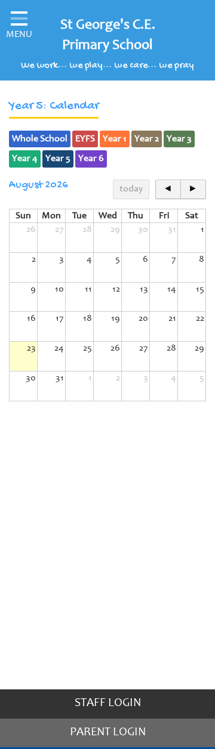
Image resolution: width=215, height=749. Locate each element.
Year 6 (91, 158)
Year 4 (25, 158)
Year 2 (146, 139)
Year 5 (57, 158)
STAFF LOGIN (108, 704)
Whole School (39, 139)
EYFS (85, 139)
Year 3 (179, 139)
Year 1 (115, 139)
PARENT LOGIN (108, 733)
